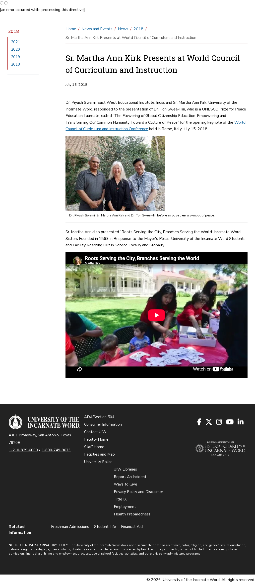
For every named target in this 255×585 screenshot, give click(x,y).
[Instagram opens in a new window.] (219, 422)
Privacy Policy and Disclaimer (138, 491)
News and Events (97, 29)
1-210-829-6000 (23, 450)
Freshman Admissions (70, 526)
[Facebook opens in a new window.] (199, 422)
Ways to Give (125, 484)
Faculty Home (96, 439)
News (123, 29)
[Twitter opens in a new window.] (209, 422)
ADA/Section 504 (99, 416)
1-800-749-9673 (56, 450)
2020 (15, 49)
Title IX (120, 499)
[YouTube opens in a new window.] (230, 422)
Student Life (105, 526)
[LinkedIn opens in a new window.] (240, 422)
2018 (13, 31)
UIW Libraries (125, 469)
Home (70, 29)
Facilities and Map (99, 454)
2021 (15, 41)
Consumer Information (103, 424)
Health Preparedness (132, 514)
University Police (98, 461)
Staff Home (94, 446)
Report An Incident (130, 476)
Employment (125, 506)
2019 (15, 56)
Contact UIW (95, 431)
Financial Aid (132, 526)
